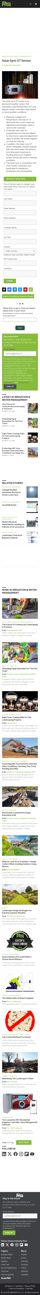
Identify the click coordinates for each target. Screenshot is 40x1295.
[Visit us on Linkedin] (4, 1154)
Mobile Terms (9, 383)
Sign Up (10, 387)
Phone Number (10, 218)
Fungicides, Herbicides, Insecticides (16, 1034)
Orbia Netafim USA (14, 630)
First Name (8, 189)
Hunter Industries (13, 65)
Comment (8, 268)
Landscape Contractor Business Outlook (12, 536)
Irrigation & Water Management (17, 56)
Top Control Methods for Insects (16, 1037)
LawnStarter (11, 723)
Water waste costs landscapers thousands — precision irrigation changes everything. (19, 634)
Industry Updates (9, 532)
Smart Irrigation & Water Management (17, 622)
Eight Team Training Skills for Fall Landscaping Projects (13, 435)
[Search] (31, 4)
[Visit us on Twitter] (10, 1154)
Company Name (10, 228)
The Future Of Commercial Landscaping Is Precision (13, 406)
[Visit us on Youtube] (32, 1154)
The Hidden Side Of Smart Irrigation (18, 998)
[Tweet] (20, 289)
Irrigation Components (11, 502)
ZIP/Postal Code (10, 259)
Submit (9, 281)
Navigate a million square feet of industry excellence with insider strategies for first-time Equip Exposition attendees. (18, 681)
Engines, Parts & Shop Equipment (15, 761)
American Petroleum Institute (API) (20, 772)
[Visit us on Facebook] (16, 1154)
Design (4, 908)
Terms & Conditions (16, 1289)
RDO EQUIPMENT (13, 870)
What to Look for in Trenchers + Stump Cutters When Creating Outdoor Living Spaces (19, 864)
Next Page (24, 1142)
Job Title (8, 237)
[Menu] (36, 4)
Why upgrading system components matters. (19, 1004)
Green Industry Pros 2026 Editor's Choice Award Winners (17, 958)
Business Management (11, 954)
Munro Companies (13, 1001)
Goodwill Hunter (9, 505)
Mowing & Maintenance (11, 487)
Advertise (19, 1286)
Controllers (7, 1117)
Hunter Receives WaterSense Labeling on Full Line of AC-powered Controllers (13, 524)
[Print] (4, 289)
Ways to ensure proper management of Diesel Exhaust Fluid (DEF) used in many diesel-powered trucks (17, 777)
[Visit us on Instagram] (21, 1154)
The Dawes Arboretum (15, 916)
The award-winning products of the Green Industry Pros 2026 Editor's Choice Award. (18, 964)
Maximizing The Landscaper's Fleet (17, 1078)
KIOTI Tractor (11, 1082)
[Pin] (25, 289)
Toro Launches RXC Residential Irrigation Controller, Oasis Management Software (19, 1122)
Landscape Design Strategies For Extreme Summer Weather (17, 911)
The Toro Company (14, 1128)
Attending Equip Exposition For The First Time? (12, 421)
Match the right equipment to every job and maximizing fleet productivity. (19, 1085)
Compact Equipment (10, 859)
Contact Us (9, 1286)
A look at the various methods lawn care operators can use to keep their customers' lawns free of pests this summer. (19, 1043)
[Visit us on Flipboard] (27, 1154)
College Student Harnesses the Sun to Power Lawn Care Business (11, 492)
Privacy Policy (23, 383)
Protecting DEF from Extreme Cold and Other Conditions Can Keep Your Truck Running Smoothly (13, 450)
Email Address (10, 208)
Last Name (9, 199)
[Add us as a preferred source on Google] (31, 289)
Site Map (29, 1289)
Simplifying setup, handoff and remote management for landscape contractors (17, 1132)
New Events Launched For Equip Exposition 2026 (16, 814)
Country (7, 247)
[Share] (9, 289)
